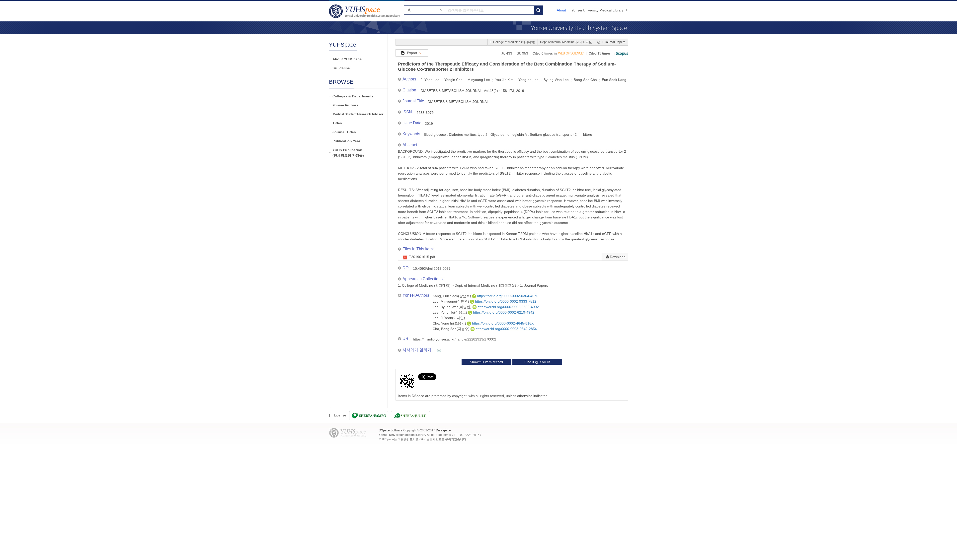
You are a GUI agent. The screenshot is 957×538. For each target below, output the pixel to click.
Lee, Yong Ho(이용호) (450, 312)
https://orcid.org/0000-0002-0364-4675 (507, 296)
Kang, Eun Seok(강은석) (452, 296)
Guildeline (341, 68)
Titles (337, 123)
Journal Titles (344, 132)
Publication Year (346, 141)
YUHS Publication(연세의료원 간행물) (348, 152)
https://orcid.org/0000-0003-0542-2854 (506, 329)
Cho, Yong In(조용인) (450, 323)
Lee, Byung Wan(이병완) (453, 307)
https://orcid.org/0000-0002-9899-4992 (508, 307)
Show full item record (486, 362)
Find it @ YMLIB (537, 362)
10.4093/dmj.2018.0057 (432, 268)
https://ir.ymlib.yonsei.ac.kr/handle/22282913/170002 (454, 339)
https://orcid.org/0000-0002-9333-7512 (505, 301)
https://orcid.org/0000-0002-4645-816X (502, 323)
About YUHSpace (347, 59)
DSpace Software (390, 430)
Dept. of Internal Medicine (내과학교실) (566, 42)
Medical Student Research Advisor (357, 114)
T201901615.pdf (422, 257)
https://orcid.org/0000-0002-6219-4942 (503, 312)
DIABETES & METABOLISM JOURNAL (458, 102)
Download (618, 257)
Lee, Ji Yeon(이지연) (449, 318)
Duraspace (443, 430)
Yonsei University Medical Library (597, 10)
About (561, 10)
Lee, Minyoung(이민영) (451, 301)
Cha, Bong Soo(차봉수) (452, 329)
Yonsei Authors (345, 105)
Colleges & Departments (353, 96)
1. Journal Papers (613, 42)
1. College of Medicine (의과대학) (512, 42)
